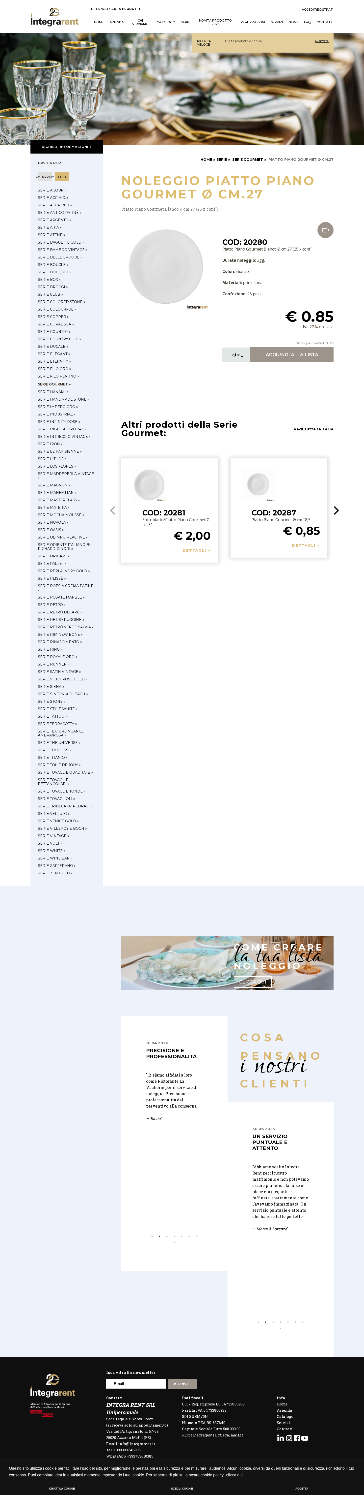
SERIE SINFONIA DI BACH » (63, 694)
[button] (336, 510)
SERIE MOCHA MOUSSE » (61, 515)
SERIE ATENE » (51, 235)
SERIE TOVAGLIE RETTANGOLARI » (54, 782)
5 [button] (181, 1236)
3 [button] (166, 1236)
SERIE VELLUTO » (54, 814)
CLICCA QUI (252, 982)
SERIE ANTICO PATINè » (59, 213)
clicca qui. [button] (235, 1475)
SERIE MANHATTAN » (57, 493)
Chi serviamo (140, 22)
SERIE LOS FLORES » (57, 466)
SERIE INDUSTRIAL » (57, 414)
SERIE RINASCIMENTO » (60, 642)
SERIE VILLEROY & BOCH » (62, 828)
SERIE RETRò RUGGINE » (61, 620)
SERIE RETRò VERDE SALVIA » (66, 627)
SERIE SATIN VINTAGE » (59, 672)
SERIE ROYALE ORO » (57, 657)
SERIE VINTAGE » (53, 836)
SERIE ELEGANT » (54, 354)
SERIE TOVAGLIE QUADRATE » (65, 772)
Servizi (283, 1422)
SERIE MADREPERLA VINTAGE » (66, 476)
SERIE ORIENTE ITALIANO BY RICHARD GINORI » (64, 547)
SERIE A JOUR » (52, 190)
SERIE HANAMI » (53, 392)
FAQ (307, 22)
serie (62, 176)
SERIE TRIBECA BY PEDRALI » (65, 806)
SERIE (221, 159)
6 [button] (189, 1236)
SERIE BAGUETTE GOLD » (61, 242)
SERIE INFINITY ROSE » (59, 422)
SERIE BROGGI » (53, 287)
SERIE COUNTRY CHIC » (59, 339)
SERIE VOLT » (50, 843)
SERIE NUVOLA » (53, 522)
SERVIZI (277, 22)
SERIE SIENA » (51, 687)
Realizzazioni (253, 22)
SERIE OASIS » (51, 530)
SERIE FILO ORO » (54, 369)
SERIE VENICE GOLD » (58, 821)
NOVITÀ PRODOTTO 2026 (215, 22)
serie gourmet (247, 159)
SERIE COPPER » (53, 317)
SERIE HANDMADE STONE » (63, 399)
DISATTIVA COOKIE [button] (62, 1488)
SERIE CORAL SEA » (56, 324)
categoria (45, 176)
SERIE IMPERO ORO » (58, 407)
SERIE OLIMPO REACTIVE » (63, 537)
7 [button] (196, 1236)
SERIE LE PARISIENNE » (60, 451)
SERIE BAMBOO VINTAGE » (62, 250)
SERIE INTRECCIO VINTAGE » (64, 437)
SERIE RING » (50, 649)
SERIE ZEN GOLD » (55, 873)
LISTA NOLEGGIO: (115, 9)
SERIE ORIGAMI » (54, 556)
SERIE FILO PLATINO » (58, 376)
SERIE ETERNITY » (54, 361)
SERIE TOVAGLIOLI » (56, 799)
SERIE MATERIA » (54, 507)
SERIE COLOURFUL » (57, 309)
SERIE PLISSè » (52, 578)
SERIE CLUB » (50, 294)
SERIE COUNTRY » (54, 332)
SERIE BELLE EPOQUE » (60, 257)
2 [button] (159, 1236)
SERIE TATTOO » (52, 716)
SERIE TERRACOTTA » (57, 724)
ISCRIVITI (182, 1383)
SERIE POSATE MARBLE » (61, 597)
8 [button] (174, 1242)
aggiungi (292, 354)
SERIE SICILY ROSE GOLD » (62, 679)
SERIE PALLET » (52, 564)
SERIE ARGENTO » (54, 220)
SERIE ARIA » (50, 227)
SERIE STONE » (51, 701)
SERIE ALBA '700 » (55, 205)
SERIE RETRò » (52, 605)
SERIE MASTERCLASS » (59, 500)
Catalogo (166, 22)
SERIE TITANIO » (53, 758)
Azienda (117, 22)
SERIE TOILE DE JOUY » (59, 765)
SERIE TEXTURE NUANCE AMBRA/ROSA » (61, 733)
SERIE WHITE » (51, 851)
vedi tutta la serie (314, 429)
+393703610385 (140, 1456)
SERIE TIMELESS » (54, 750)
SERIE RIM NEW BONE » (60, 634)
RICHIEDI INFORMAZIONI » (67, 147)
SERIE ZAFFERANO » (57, 866)
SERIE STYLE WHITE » (58, 709)
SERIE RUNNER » (53, 664)
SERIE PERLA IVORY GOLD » (64, 571)
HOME (99, 22)
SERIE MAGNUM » (54, 485)
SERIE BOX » (49, 280)
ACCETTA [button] (301, 1488)
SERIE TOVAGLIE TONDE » (61, 791)
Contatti (284, 1428)
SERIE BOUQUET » (54, 272)
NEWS (293, 22)
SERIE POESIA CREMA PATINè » (65, 588)
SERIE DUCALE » (53, 347)
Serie (185, 22)
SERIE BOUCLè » (53, 265)
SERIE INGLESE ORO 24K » (62, 429)
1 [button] (152, 1236)
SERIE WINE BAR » (55, 858)
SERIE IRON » (50, 444)
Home (282, 1403)
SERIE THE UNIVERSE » (59, 743)
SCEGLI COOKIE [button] (182, 1488)
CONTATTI (325, 22)
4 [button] (174, 1236)
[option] (174, 1102)
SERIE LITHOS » (52, 459)
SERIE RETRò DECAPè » (60, 612)
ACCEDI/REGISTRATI (318, 9)
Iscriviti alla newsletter (130, 1372)
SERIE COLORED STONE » (61, 302)
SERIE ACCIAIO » (53, 198)
